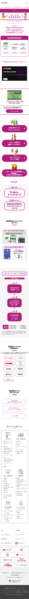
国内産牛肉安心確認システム (19, 573)
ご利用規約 (25, 592)
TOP (2, 530)
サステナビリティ (20, 539)
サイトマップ (21, 588)
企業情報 (18, 530)
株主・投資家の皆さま (6, 543)
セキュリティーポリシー (20, 590)
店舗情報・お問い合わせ (10, 588)
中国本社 (6, 573)
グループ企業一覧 (5, 534)
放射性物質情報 (15, 575)
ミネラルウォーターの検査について (15, 577)
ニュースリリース (20, 534)
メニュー (14, 10)
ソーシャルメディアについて (8, 592)
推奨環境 (19, 592)
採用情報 (5, 539)
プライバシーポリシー (8, 590)
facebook (23, 543)
